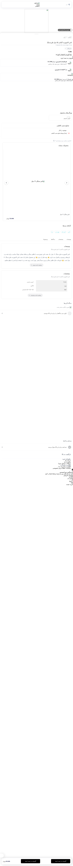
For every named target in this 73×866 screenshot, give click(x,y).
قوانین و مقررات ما (65, 466)
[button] (67, 183)
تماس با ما (67, 462)
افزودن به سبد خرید (67, 58)
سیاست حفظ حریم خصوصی (62, 468)
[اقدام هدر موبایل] (5, 5)
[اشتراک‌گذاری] (6, 37)
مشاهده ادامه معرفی (37, 265)
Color (70, 51)
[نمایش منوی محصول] (2, 855)
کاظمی (69, 37)
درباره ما (68, 460)
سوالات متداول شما (64, 463)
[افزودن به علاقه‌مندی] (3, 37)
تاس (65, 37)
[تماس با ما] (72, 470)
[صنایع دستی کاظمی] (36, 4)
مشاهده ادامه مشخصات (36, 295)
